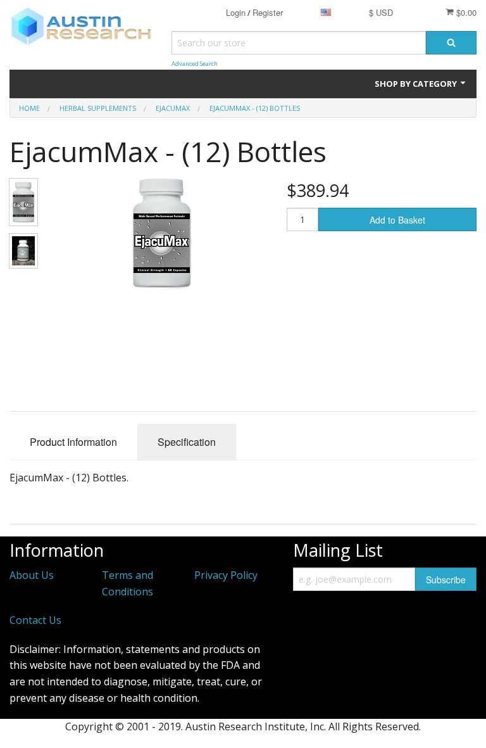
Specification (187, 441)
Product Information (73, 441)
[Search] (451, 42)
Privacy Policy (226, 575)
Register (267, 12)
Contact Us (35, 620)
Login (236, 12)
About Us (31, 575)
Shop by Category (417, 83)
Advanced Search (194, 64)
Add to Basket (397, 219)
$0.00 (465, 12)
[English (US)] (326, 12)
